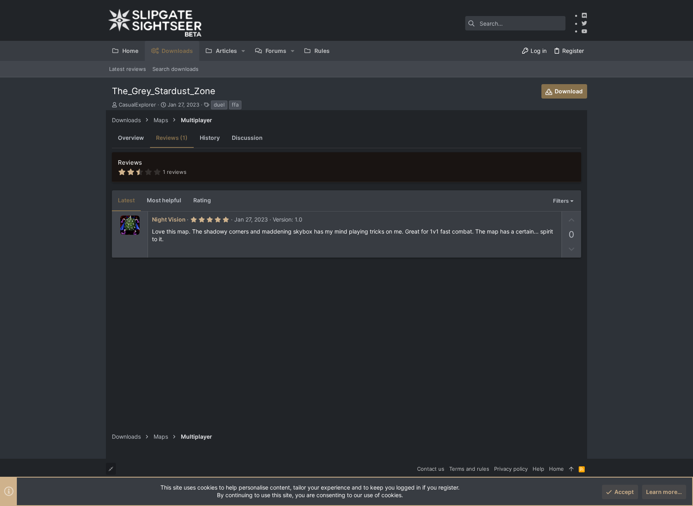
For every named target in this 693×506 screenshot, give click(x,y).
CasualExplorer (137, 104)
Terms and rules (469, 469)
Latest (126, 200)
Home (556, 469)
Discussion (247, 137)
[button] (243, 51)
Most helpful (164, 200)
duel (219, 104)
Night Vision (169, 219)
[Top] (571, 469)
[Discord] (584, 15)
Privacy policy (511, 469)
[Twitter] (584, 23)
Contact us (430, 469)
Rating (202, 200)
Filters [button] (561, 201)
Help (538, 469)
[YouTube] (584, 31)
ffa (235, 104)
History (210, 137)
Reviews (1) (172, 137)
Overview (131, 137)
